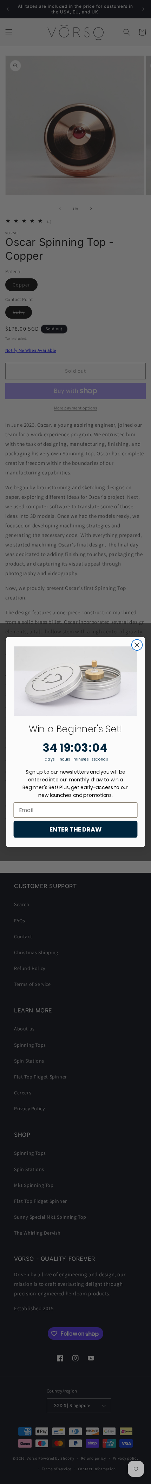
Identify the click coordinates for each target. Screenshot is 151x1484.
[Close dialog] (137, 644)
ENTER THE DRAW (75, 829)
